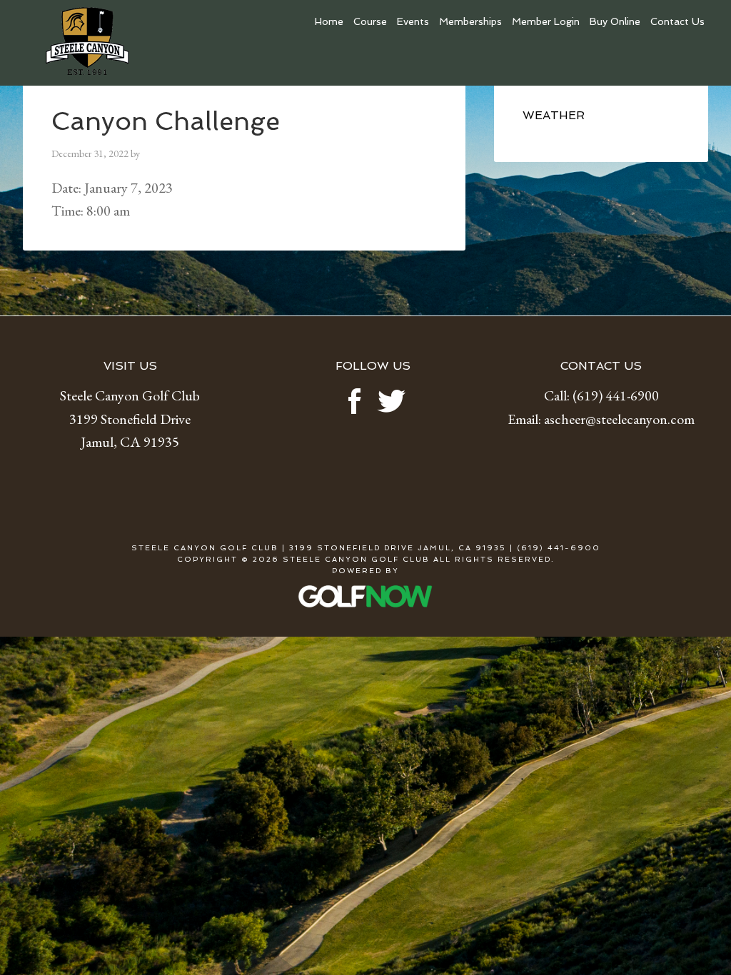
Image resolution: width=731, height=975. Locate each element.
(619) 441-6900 (616, 395)
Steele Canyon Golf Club (130, 46)
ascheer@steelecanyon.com (619, 419)
